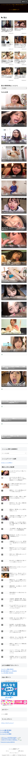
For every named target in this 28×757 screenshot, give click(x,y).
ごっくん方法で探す (4, 732)
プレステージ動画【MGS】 (7, 669)
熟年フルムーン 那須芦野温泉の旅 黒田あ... (9, 737)
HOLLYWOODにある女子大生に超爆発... (9, 738)
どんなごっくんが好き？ (7, 462)
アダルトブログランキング (7, 723)
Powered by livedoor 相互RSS (8, 742)
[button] (25, 453)
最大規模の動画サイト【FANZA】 (9, 671)
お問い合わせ (21, 750)
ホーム (7, 750)
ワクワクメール (4, 699)
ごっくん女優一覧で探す (5, 730)
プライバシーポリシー (14, 752)
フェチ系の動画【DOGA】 (7, 672)
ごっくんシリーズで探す (5, 734)
